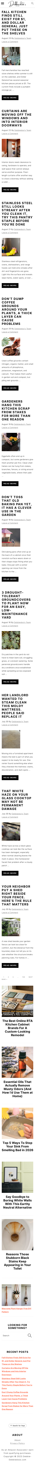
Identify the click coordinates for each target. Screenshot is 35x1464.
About (17, 1440)
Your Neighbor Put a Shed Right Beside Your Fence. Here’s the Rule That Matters (17, 895)
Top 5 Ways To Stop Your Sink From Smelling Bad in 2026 (17, 1146)
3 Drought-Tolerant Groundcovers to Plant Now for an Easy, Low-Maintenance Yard (16, 605)
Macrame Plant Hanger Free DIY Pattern (17, 1310)
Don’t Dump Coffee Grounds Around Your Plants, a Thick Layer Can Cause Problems (17, 311)
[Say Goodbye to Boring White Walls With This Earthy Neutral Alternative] (17, 1177)
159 (23, 977)
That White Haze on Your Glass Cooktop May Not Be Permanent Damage (17, 800)
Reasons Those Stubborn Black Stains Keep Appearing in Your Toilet (17, 1261)
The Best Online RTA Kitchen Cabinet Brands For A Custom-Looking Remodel (17, 1028)
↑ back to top (17, 1425)
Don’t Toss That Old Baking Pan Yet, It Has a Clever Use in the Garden (17, 506)
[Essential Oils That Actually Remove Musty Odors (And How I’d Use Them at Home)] (17, 1062)
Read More (10, 98)
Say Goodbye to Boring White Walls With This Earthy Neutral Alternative (17, 1202)
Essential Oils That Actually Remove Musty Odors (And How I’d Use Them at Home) (17, 1089)
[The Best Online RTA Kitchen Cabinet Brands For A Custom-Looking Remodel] (17, 1001)
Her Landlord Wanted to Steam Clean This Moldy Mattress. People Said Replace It (15, 705)
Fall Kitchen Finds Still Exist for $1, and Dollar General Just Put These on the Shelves (15, 22)
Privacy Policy (17, 1443)
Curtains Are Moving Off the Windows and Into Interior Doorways (17, 118)
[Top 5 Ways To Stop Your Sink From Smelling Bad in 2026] (17, 1123)
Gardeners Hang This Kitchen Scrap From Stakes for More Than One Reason (16, 410)
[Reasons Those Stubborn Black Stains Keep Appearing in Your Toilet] (17, 1234)
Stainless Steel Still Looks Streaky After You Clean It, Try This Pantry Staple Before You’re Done (17, 213)
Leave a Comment (10, 42)
